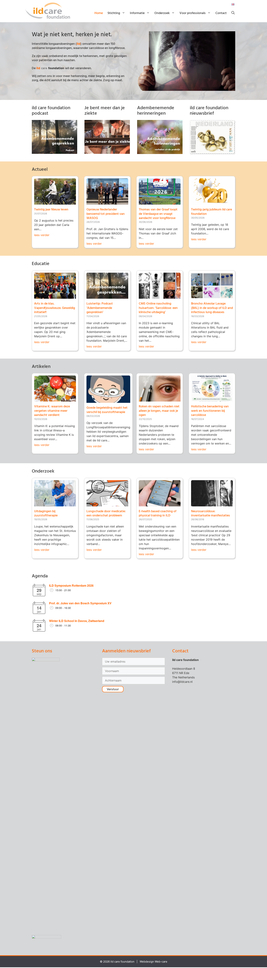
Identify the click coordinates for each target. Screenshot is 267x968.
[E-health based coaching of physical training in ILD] (160, 504)
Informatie (137, 13)
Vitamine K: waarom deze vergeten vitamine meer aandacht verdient (52, 411)
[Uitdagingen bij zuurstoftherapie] (55, 504)
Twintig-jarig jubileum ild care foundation (211, 211)
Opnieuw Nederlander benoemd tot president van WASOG (105, 214)
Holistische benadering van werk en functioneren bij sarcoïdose (210, 411)
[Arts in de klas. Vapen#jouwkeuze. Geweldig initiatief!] (55, 296)
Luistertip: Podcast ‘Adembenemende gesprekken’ (99, 308)
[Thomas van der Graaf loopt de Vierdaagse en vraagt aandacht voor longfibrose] (160, 202)
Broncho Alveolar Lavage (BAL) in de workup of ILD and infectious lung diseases (212, 308)
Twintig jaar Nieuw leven (51, 209)
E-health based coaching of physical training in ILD (157, 513)
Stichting (114, 13)
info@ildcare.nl (182, 681)
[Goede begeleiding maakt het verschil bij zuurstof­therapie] (108, 400)
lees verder (41, 235)
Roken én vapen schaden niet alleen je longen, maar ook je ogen (159, 411)
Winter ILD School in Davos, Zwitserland (76, 621)
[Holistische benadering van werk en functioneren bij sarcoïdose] (212, 399)
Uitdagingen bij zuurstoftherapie (46, 513)
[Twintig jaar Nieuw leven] (55, 202)
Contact (221, 13)
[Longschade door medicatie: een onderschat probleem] (107, 504)
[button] (233, 13)
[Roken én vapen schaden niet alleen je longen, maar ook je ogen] (160, 399)
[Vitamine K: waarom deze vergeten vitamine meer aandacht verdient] (55, 399)
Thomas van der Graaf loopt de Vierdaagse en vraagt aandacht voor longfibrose (158, 214)
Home (98, 13)
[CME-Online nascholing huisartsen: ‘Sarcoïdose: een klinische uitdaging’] (160, 296)
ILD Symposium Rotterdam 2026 (71, 585)
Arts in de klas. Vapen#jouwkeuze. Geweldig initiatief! (54, 308)
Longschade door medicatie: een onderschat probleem (106, 513)
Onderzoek (162, 13)
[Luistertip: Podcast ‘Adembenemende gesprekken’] (107, 296)
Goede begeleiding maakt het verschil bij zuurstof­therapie (107, 410)
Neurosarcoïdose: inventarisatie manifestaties (210, 513)
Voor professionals (192, 13)
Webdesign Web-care (153, 961)
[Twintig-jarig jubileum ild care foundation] (212, 202)
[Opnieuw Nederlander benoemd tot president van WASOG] (107, 202)
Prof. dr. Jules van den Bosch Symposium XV (80, 603)
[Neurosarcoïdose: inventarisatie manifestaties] (212, 504)
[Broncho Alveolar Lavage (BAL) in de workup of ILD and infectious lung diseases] (212, 296)
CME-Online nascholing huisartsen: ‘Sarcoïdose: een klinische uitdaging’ (158, 308)
